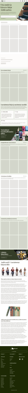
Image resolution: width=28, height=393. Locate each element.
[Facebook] (20, 359)
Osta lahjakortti (3, 257)
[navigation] (26, 1)
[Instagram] (22, 359)
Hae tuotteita (14, 351)
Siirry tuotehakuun (3, 18)
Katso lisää (24, 70)
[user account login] (22, 1)
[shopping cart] (24, 1)
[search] (21, 1)
